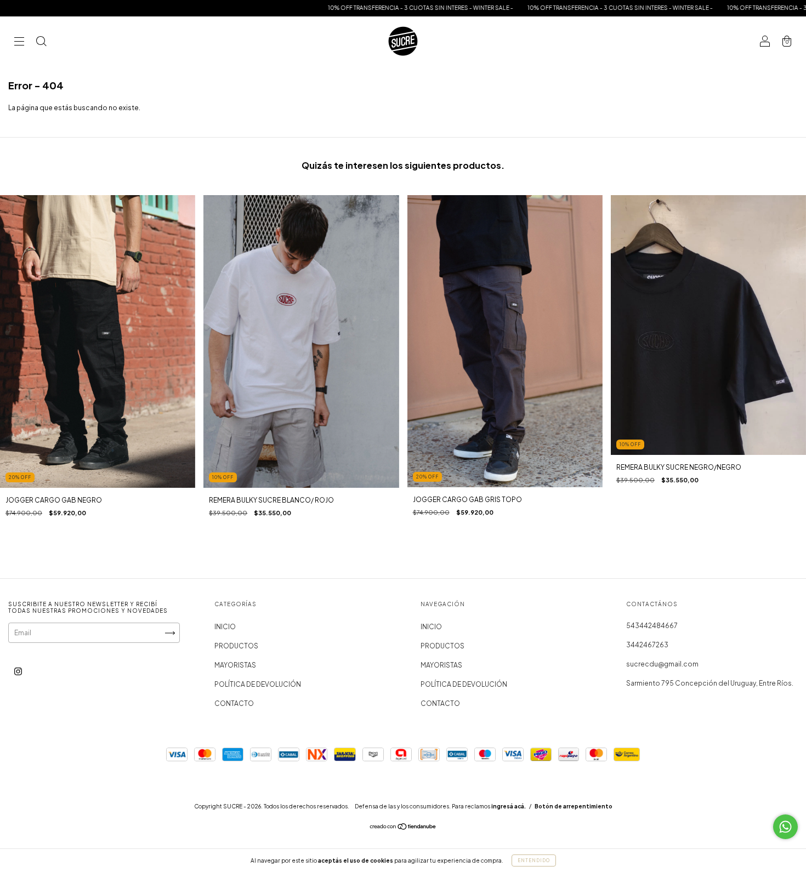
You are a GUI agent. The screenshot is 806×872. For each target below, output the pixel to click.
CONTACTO (234, 703)
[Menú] (19, 42)
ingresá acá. (508, 806)
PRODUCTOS (236, 646)
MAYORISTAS (235, 665)
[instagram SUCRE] (18, 672)
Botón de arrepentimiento (573, 806)
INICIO (225, 627)
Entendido (534, 860)
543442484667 (652, 626)
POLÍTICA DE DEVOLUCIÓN (257, 684)
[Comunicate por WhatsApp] (785, 826)
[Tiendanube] (403, 828)
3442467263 (647, 645)
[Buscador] (41, 42)
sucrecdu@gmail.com (662, 664)
